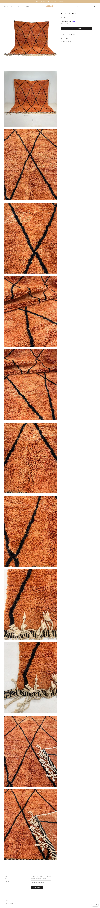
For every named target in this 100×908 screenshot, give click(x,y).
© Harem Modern (11, 903)
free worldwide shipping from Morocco (50, 1)
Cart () (93, 6)
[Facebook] (66, 41)
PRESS (27, 6)
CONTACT (7, 881)
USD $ (76, 6)
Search (86, 6)
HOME (6, 6)
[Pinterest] (70, 41)
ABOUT (20, 6)
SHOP (13, 6)
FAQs (6, 879)
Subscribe (37, 887)
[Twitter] (68, 41)
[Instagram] (71, 877)
